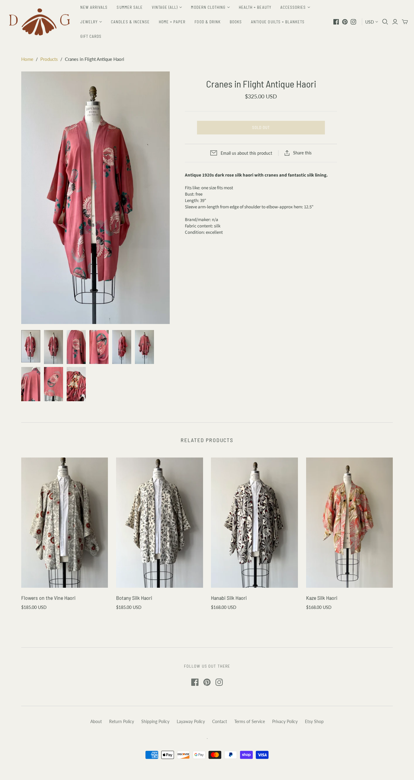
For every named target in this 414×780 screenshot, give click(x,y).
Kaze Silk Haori (321, 597)
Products (49, 59)
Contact (219, 721)
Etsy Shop (314, 721)
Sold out (261, 127)
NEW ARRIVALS (94, 7)
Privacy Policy (285, 721)
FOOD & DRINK (207, 21)
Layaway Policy (191, 721)
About (96, 721)
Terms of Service (249, 721)
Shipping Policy (155, 721)
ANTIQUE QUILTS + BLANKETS (278, 21)
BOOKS (236, 21)
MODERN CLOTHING (208, 7)
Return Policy (121, 721)
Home (27, 59)
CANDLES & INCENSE (130, 21)
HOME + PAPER (172, 21)
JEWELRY (89, 21)
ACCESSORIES (293, 7)
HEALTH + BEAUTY (255, 7)
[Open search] (385, 22)
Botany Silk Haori (134, 597)
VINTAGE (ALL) (165, 7)
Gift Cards (91, 36)
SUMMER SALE (129, 7)
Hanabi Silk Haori (229, 597)
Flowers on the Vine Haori (48, 597)
